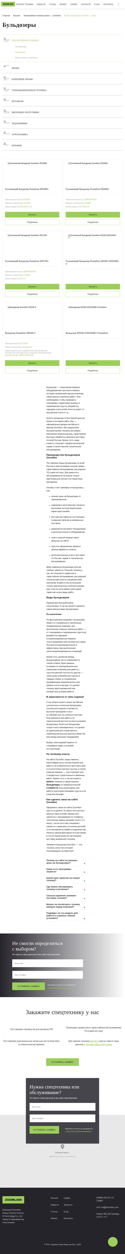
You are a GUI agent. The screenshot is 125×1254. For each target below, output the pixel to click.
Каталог (54, 1198)
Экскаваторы (20, 46)
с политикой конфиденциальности (61, 987)
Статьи (52, 4)
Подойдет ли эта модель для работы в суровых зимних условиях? (62, 915)
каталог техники (24, 4)
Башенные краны (22, 79)
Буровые (17, 145)
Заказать (32, 214)
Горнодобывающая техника (29, 90)
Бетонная (17, 101)
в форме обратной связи (98, 1044)
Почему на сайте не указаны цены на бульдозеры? (61, 861)
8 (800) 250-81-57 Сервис (105, 1199)
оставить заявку (28, 986)
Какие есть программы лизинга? (58, 870)
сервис (73, 4)
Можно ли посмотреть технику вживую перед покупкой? (63, 905)
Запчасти (68, 1204)
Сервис (67, 1198)
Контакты (68, 1218)
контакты (108, 4)
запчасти (86, 4)
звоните (94, 1041)
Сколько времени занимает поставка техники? (61, 896)
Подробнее (32, 222)
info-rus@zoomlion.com (107, 1207)
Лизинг (54, 1218)
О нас (66, 1211)
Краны (15, 68)
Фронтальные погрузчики (26, 57)
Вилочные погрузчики (25, 112)
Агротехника (20, 134)
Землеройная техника (25, 40)
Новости (55, 1204)
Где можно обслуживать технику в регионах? (59, 888)
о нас (97, 4)
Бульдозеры (20, 52)
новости (41, 4)
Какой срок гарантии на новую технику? (63, 879)
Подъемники (19, 123)
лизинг (63, 4)
